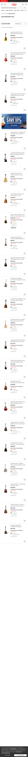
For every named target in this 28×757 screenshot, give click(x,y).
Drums (22, 10)
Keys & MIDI (17, 10)
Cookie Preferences (5, 752)
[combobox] (21, 23)
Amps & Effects (9, 10)
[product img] (6, 37)
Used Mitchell (11, 13)
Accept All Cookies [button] (20, 755)
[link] (18, 33)
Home (2, 13)
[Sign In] (22, 4)
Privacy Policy (13, 748)
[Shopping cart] (26, 4)
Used (6, 13)
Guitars (3, 10)
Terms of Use (19, 751)
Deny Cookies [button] (7, 755)
